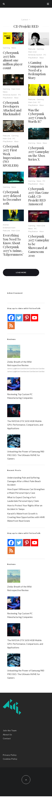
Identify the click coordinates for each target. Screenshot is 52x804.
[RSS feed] (11, 325)
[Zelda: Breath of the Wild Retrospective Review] (13, 351)
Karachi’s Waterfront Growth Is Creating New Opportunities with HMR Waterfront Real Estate (26, 517)
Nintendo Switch (10, 95)
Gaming (6, 48)
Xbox (16, 98)
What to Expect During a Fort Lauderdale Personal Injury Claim (23, 499)
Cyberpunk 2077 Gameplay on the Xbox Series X (38, 153)
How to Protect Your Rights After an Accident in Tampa (24, 507)
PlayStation (8, 98)
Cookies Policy (10, 759)
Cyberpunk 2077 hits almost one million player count (13, 60)
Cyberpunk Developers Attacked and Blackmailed (12, 108)
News (13, 48)
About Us (7, 734)
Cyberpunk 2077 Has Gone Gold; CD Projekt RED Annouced (38, 196)
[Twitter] (19, 317)
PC (19, 95)
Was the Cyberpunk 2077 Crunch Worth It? (37, 115)
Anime (6, 225)
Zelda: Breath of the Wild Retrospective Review (19, 363)
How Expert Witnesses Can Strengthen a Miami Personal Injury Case (26, 491)
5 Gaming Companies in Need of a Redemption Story (38, 70)
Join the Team (10, 730)
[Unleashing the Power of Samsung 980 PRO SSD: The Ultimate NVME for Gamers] (13, 441)
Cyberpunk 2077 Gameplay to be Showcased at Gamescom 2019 (38, 245)
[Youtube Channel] (34, 317)
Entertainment (9, 228)
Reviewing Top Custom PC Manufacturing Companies (20, 396)
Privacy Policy (10, 755)
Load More (21, 272)
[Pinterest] (26, 317)
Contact (7, 738)
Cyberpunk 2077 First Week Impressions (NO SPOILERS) (12, 155)
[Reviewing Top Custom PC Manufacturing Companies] (13, 383)
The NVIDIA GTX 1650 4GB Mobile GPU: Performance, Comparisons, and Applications (25, 425)
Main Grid (15, 89)
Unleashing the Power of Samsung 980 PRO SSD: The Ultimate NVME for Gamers (25, 455)
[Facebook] (11, 317)
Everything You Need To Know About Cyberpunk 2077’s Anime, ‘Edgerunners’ (13, 244)
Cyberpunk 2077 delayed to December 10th (12, 197)
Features (6, 136)
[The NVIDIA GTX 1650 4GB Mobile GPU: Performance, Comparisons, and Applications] (13, 410)
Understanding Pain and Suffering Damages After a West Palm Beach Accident (24, 481)
